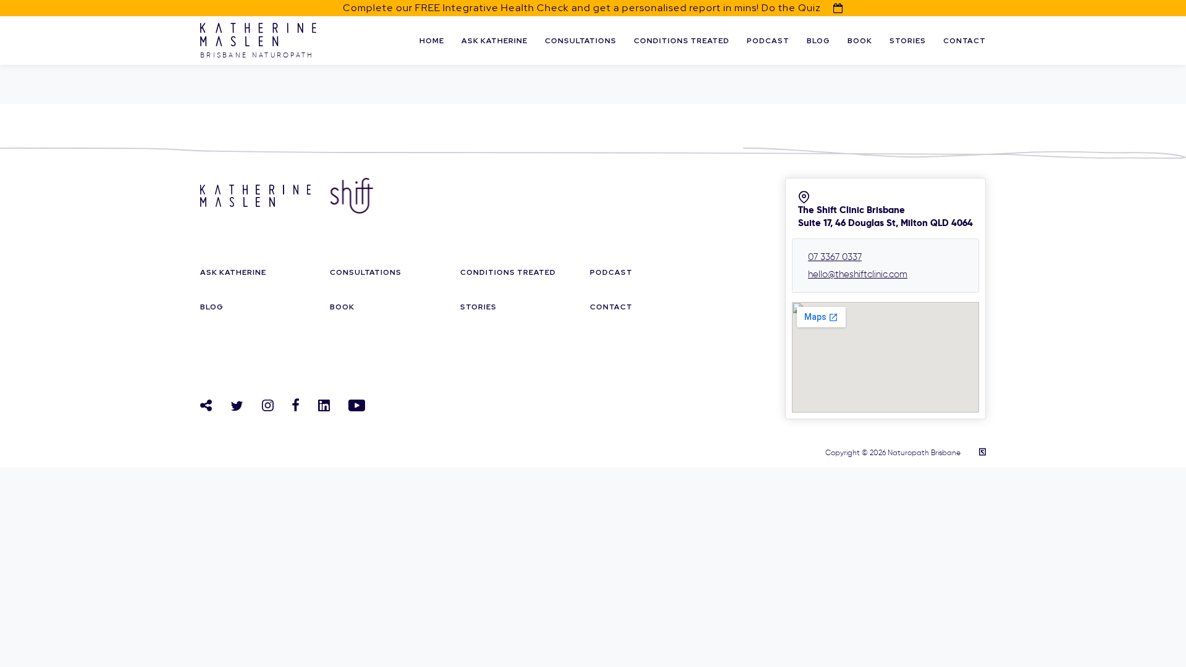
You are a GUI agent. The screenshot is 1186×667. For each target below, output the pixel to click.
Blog (818, 41)
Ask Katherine (494, 41)
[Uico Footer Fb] (296, 404)
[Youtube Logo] (356, 405)
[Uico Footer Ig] (268, 405)
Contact (964, 41)
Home (431, 41)
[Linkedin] (324, 405)
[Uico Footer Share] (206, 405)
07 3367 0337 (835, 256)
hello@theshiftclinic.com (857, 274)
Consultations (580, 41)
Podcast (768, 41)
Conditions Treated (682, 41)
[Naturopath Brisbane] (258, 43)
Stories (908, 41)
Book (859, 41)
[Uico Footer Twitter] (236, 406)
